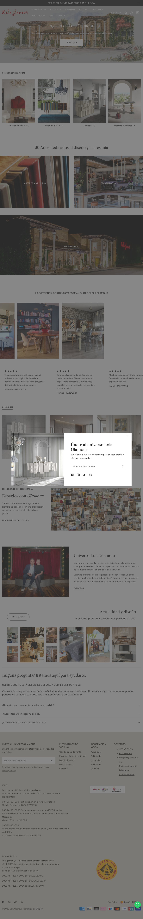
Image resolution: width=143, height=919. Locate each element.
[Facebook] (72, 475)
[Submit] (122, 466)
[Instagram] (78, 475)
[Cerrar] (128, 436)
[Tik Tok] (84, 475)
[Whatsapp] (90, 475)
